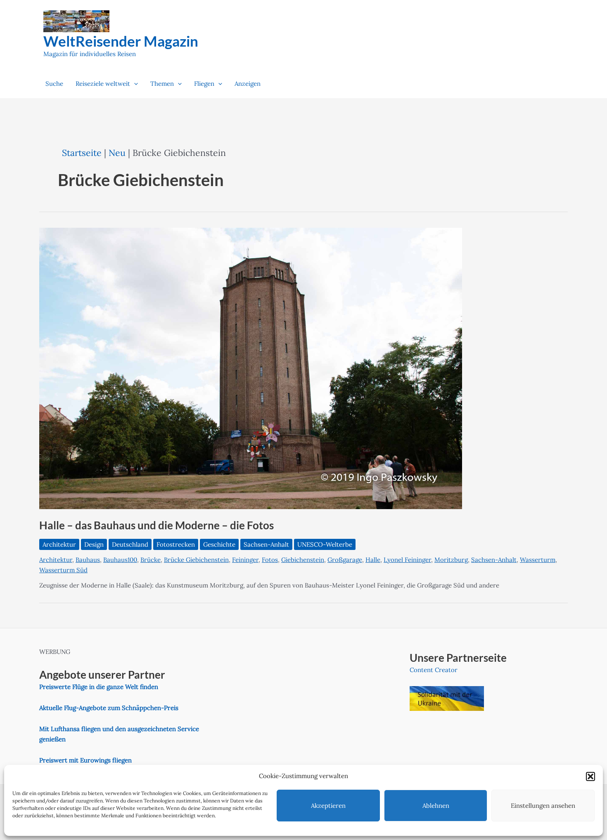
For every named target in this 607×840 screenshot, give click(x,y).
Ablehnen (435, 805)
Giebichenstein (302, 560)
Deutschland (130, 544)
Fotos (270, 560)
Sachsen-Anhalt (266, 544)
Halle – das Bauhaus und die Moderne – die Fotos (156, 525)
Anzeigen (248, 83)
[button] (590, 776)
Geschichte (219, 544)
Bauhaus (88, 560)
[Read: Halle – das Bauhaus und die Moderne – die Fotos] (250, 368)
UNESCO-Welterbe (324, 544)
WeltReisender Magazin (120, 41)
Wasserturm (537, 560)
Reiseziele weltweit (103, 83)
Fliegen (204, 83)
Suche (54, 83)
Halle (372, 560)
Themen (162, 83)
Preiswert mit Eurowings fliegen (85, 760)
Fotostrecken (175, 544)
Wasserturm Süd (63, 570)
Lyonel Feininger (407, 560)
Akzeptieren (328, 805)
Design (94, 544)
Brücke (150, 560)
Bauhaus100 (120, 560)
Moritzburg (451, 560)
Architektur (59, 544)
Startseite (82, 152)
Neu (117, 152)
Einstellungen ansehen (543, 805)
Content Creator (434, 670)
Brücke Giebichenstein (196, 560)
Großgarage (344, 560)
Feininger (245, 560)
